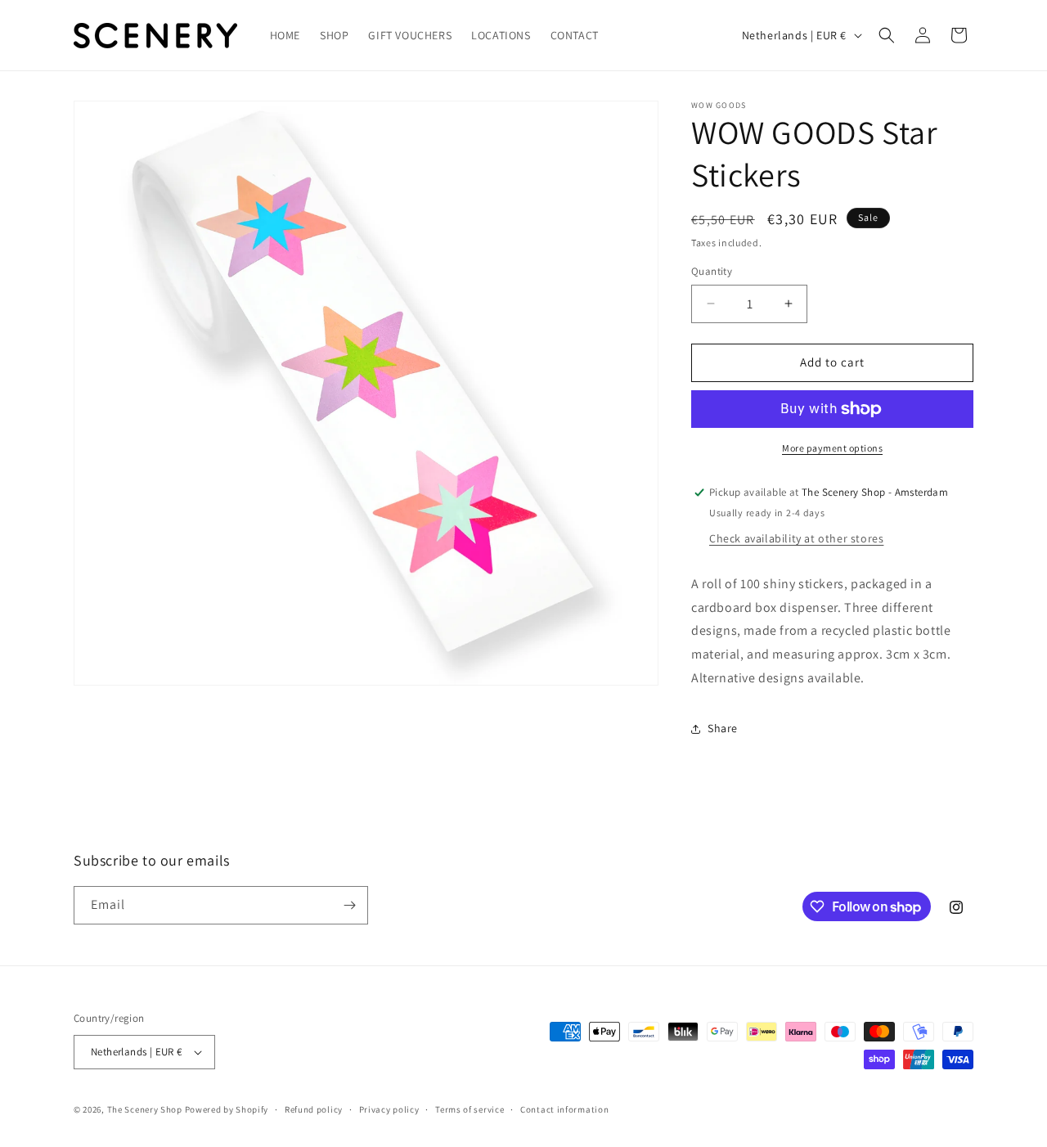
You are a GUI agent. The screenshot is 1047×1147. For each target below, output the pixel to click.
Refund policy (314, 1109)
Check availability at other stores (796, 538)
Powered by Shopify (227, 1109)
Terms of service (469, 1109)
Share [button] (723, 728)
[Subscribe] (349, 905)
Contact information (564, 1109)
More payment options (832, 448)
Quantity (711, 271)
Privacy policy (389, 1109)
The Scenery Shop (144, 1109)
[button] (887, 35)
